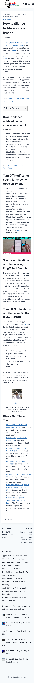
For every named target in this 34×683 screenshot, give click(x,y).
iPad (12, 324)
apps (18, 230)
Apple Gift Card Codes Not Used (14, 556)
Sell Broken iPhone (9, 575)
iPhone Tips (7, 20)
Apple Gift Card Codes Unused (14, 588)
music (27, 296)
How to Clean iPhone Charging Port (15, 572)
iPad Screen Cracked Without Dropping (13, 583)
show (5, 58)
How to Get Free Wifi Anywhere (14, 597)
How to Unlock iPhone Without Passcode (13, 592)
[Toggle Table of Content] (23, 108)
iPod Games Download (11, 565)
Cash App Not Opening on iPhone (15, 562)
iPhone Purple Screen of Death (14, 559)
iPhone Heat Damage (10, 601)
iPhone (13, 51)
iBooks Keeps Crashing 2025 (13, 569)
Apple (27, 324)
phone (5, 56)
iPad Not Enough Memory (12, 578)
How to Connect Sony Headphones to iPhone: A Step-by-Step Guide (25, 535)
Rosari (7, 37)
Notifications (8, 519)
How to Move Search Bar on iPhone (7, 533)
